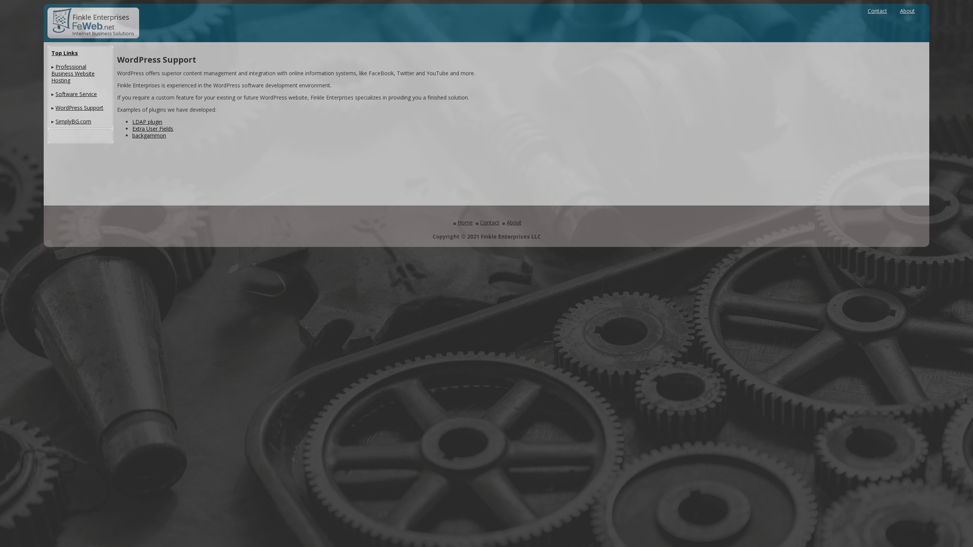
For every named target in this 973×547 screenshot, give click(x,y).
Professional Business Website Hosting (73, 73)
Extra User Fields (152, 128)
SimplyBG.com (73, 121)
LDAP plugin (147, 121)
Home (465, 222)
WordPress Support (79, 107)
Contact (877, 10)
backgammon (149, 135)
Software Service (76, 94)
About (907, 10)
